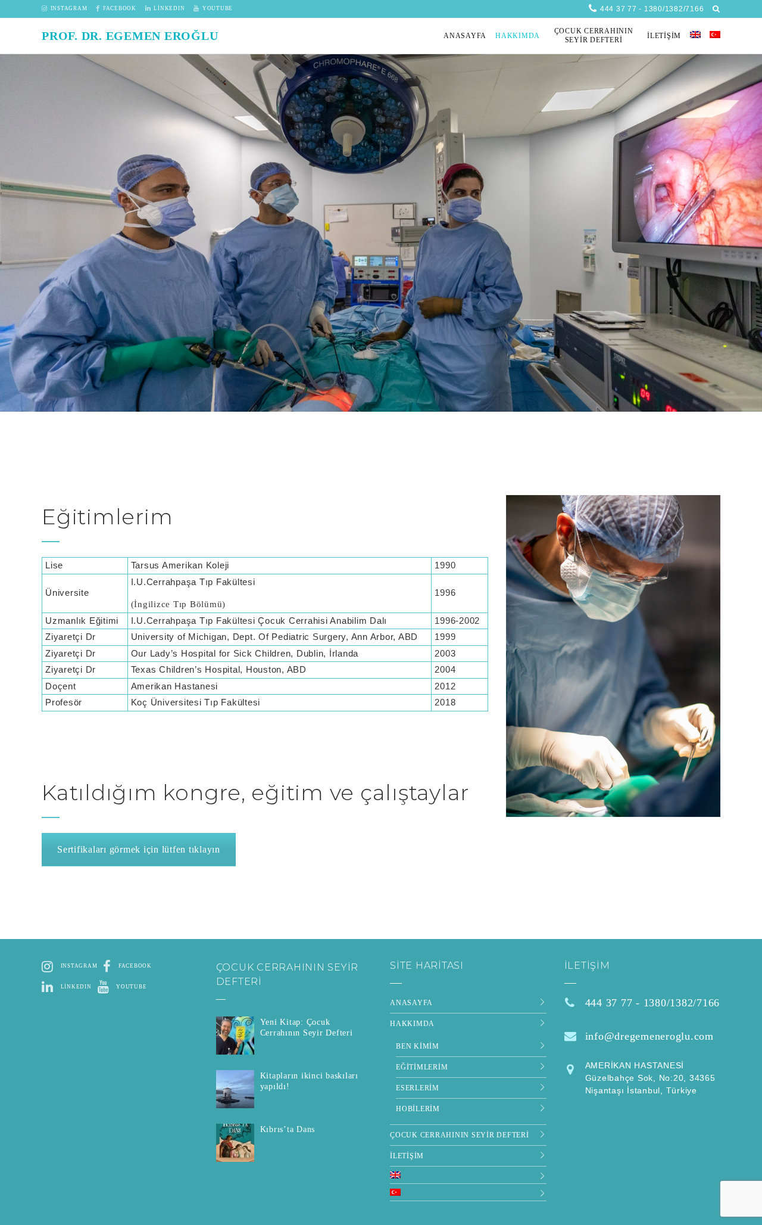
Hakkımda (412, 1023)
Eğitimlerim (422, 1067)
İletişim (407, 1156)
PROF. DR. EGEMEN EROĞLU (130, 35)
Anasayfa (411, 1003)
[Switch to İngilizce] (695, 36)
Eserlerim (417, 1088)
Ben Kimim (417, 1046)
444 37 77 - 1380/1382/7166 (652, 1003)
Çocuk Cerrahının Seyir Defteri (459, 1135)
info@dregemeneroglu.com (649, 1036)
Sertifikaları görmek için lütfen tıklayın (138, 849)
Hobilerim (418, 1109)
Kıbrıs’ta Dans (288, 1129)
